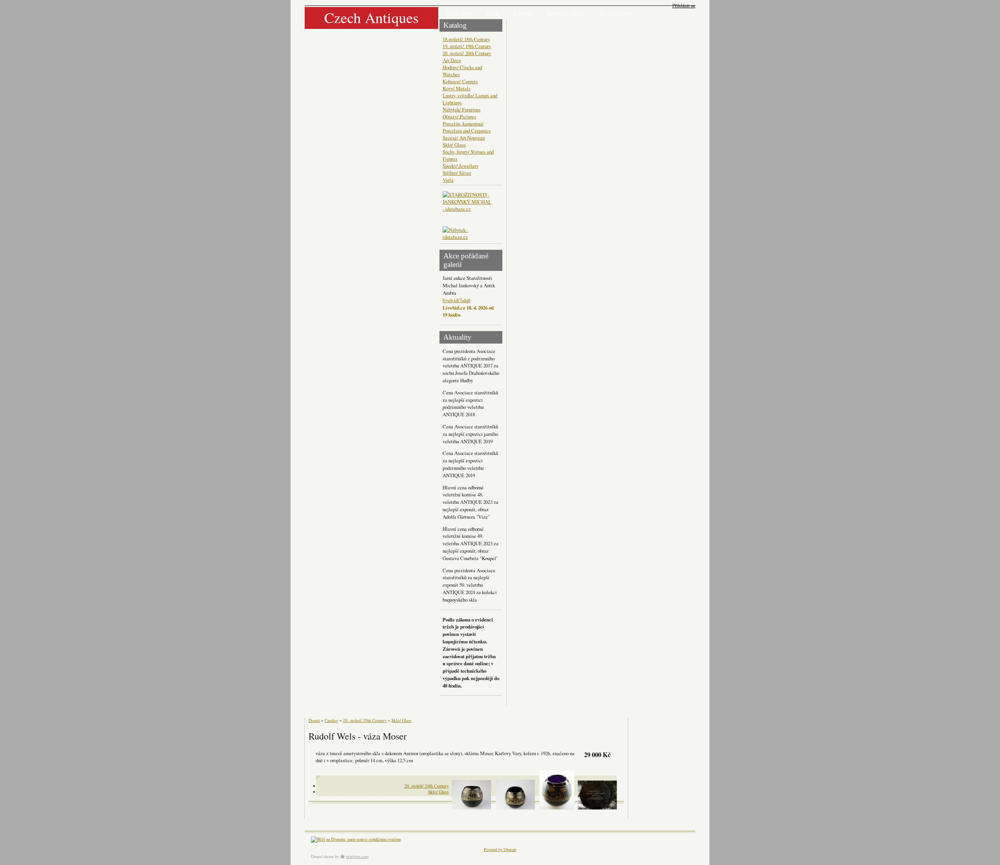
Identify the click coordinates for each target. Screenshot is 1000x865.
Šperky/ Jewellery (461, 165)
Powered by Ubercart (500, 849)
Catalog (331, 720)
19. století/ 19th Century (467, 46)
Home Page (459, 13)
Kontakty (523, 13)
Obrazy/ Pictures (459, 116)
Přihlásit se (683, 6)
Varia (448, 179)
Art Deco (452, 60)
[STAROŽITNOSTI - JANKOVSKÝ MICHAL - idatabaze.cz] (468, 208)
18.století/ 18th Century (466, 39)
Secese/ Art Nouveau (464, 137)
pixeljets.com (357, 856)
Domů (314, 720)
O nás (492, 13)
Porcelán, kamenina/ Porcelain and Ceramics (467, 127)
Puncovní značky (566, 13)
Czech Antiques (371, 17)
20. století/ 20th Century (467, 53)
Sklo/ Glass (454, 144)
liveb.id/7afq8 (456, 300)
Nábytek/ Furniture (461, 109)
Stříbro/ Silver (457, 172)
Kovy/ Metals (456, 88)
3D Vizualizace (615, 13)
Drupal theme (322, 856)
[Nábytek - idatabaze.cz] (468, 234)
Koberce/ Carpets (460, 81)
